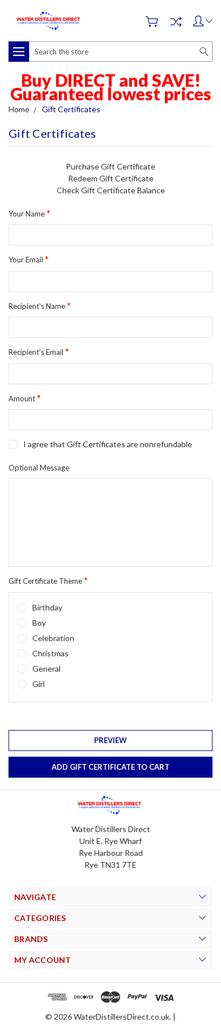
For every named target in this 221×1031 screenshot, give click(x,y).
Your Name (29, 212)
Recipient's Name (39, 305)
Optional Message (38, 467)
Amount (24, 397)
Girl (38, 684)
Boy (39, 622)
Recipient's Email (38, 351)
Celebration (53, 638)
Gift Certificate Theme (48, 580)
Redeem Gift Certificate (111, 178)
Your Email (28, 258)
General (46, 668)
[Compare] (175, 21)
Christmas (50, 653)
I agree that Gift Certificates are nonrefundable (107, 444)
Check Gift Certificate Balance (111, 190)
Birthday (47, 607)
